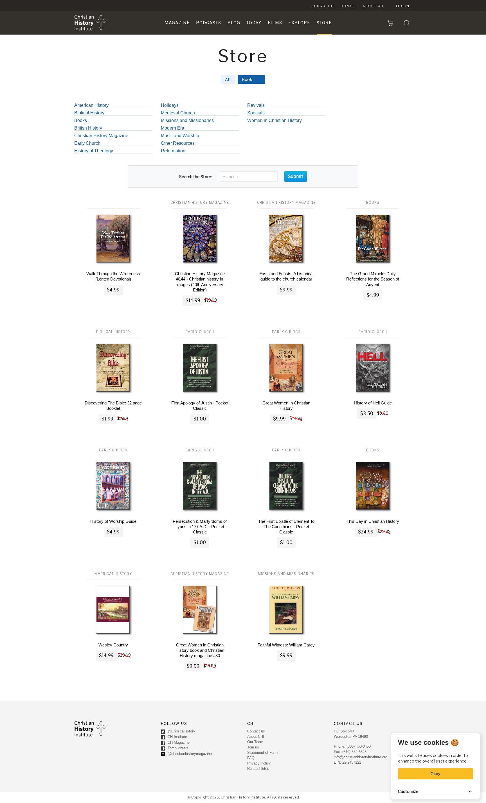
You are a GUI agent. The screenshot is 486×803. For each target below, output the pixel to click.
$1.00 (200, 419)
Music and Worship (180, 136)
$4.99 (113, 290)
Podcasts (208, 22)
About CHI (374, 6)
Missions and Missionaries (187, 120)
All (228, 79)
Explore (299, 22)
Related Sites (258, 768)
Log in (403, 6)
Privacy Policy (259, 763)
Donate (349, 6)
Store (324, 22)
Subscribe (323, 6)
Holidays (170, 105)
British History (88, 128)
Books (80, 120)
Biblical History (89, 113)
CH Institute (176, 737)
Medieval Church (178, 113)
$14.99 (193, 300)
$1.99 (107, 419)
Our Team (255, 742)
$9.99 (286, 290)
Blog (234, 22)
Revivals (256, 105)
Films (275, 22)
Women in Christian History (274, 120)
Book (250, 79)
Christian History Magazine (101, 136)
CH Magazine (178, 743)
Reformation (173, 151)
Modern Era (172, 128)
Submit (295, 176)
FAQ (251, 758)
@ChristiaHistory (180, 731)
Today (253, 22)
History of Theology (93, 151)
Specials (256, 113)
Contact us (256, 731)
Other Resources (178, 143)
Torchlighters (177, 748)
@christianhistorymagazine (189, 754)
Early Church (87, 143)
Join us (253, 747)
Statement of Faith (262, 752)
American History (91, 105)
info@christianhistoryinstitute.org (360, 757)
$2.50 (366, 413)
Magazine (177, 22)
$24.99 (366, 532)
